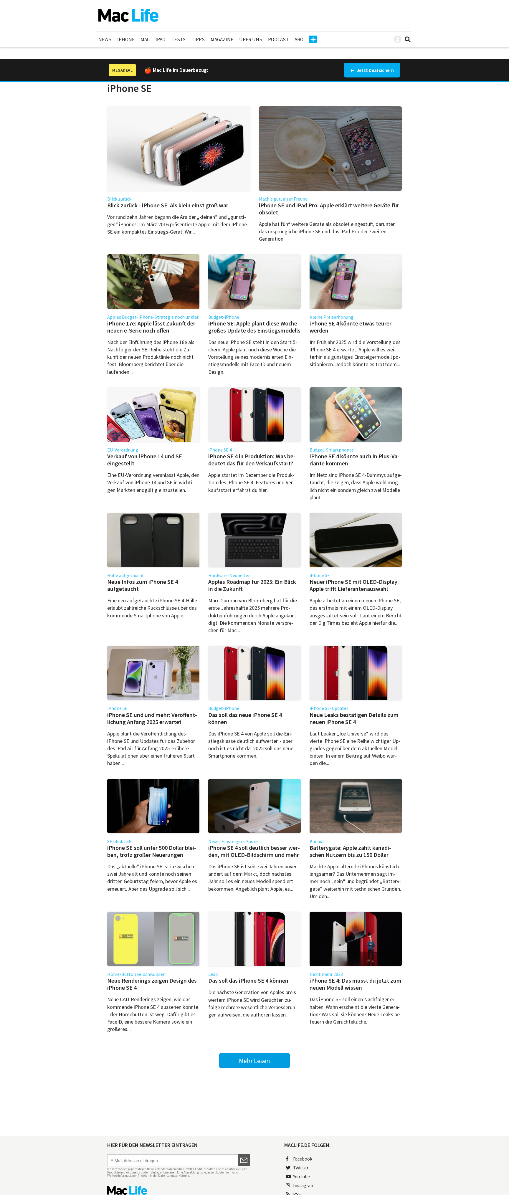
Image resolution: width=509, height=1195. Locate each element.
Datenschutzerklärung (173, 1175)
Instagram (304, 1185)
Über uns (250, 39)
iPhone (126, 39)
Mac (145, 39)
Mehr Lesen (254, 1061)
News (104, 39)
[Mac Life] (178, 1190)
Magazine (222, 39)
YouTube (301, 1176)
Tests (178, 39)
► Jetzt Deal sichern (372, 70)
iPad (161, 39)
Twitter (300, 1168)
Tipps (198, 39)
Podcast (278, 39)
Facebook (302, 1159)
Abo (299, 39)
